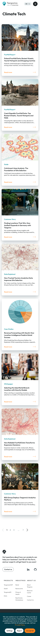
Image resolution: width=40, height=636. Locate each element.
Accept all (30, 631)
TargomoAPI (7, 592)
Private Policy (20, 625)
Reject (19, 631)
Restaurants (19, 588)
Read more (8, 72)
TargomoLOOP (8, 585)
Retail (17, 585)
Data (5, 596)
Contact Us (30, 600)
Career (29, 596)
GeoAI (6, 588)
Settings (10, 631)
